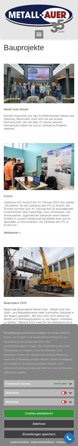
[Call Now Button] (69, 438)
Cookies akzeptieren (39, 413)
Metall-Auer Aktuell (16, 109)
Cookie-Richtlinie (19, 442)
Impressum (62, 442)
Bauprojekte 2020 (15, 303)
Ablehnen (39, 424)
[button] (39, 34)
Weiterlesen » (12, 232)
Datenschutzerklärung (43, 442)
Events (8, 196)
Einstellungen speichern (39, 434)
